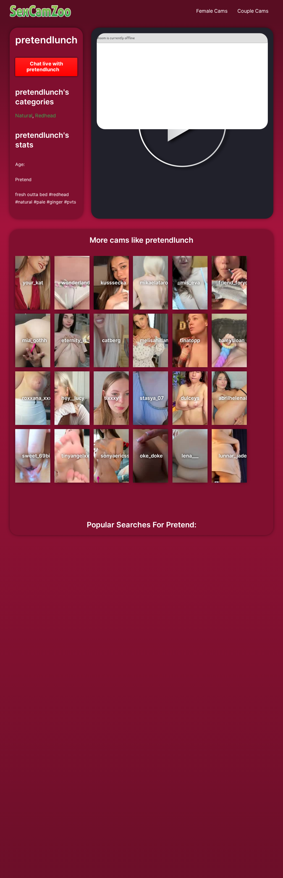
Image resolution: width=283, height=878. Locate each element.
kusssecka (113, 282)
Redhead (45, 115)
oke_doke (151, 456)
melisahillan (154, 340)
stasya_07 (152, 398)
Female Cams (211, 11)
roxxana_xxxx (38, 398)
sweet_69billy (39, 456)
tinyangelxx (75, 456)
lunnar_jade (233, 456)
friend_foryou (235, 282)
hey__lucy (72, 398)
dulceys (190, 398)
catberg (111, 340)
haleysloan (232, 340)
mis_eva (190, 282)
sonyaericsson (118, 456)
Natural (23, 115)
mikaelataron (155, 282)
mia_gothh (34, 340)
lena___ (190, 456)
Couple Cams (252, 11)
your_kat (33, 282)
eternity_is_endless (84, 340)
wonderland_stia (81, 282)
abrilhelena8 (234, 398)
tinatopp (190, 340)
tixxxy (111, 398)
